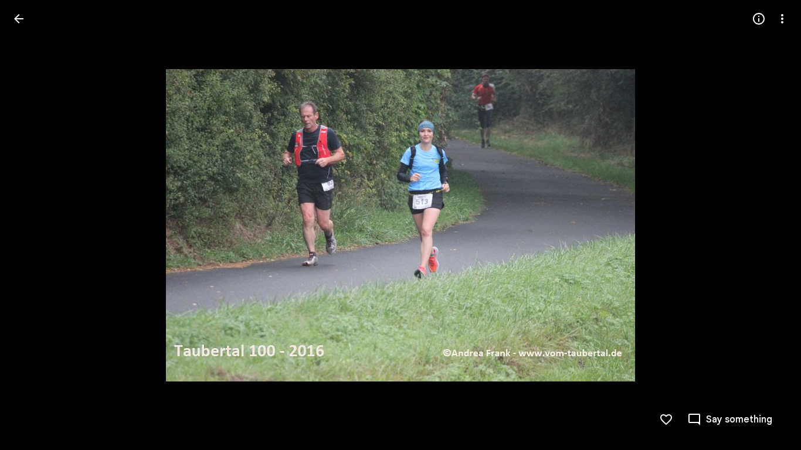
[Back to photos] (19, 19)
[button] (32, 225)
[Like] (666, 419)
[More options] (782, 18)
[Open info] (759, 18)
